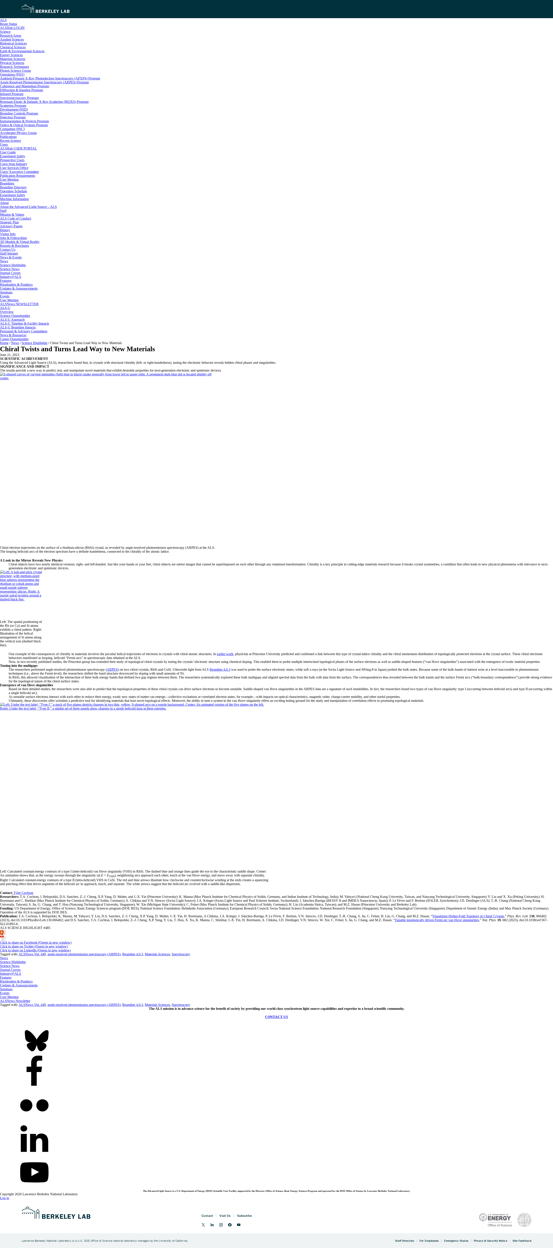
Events (4, 993)
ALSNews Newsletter (15, 1001)
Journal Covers (10, 970)
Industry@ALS (10, 973)
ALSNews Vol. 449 (32, 954)
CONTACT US (276, 1017)
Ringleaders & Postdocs (16, 981)
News (4, 958)
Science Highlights (13, 962)
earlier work (225, 654)
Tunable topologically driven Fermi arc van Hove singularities (437, 920)
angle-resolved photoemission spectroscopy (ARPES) (84, 954)
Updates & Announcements (19, 985)
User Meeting (9, 997)
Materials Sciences (157, 954)
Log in (4, 1198)
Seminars (6, 989)
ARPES (112, 669)
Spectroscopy (181, 954)
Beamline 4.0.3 (220, 669)
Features (5, 977)
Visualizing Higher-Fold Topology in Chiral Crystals (468, 916)
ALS (3, 20)
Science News (9, 966)
